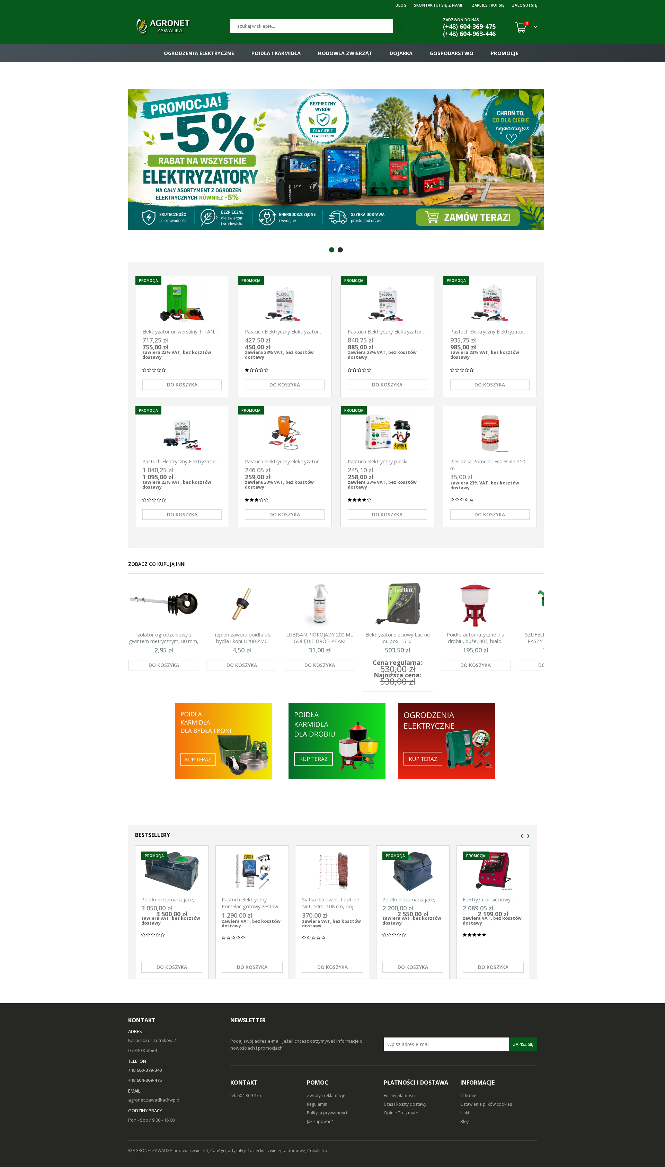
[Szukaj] (401, 27)
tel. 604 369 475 (245, 1095)
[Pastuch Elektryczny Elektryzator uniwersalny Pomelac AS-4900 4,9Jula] (387, 303)
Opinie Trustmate (401, 1113)
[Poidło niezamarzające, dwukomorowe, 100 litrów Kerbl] (171, 871)
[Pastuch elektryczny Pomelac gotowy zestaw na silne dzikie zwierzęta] (252, 871)
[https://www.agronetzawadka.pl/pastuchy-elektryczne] (223, 740)
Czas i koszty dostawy (405, 1104)
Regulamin (317, 1104)
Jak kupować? (320, 1121)
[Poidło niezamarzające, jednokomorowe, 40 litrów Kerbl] (412, 871)
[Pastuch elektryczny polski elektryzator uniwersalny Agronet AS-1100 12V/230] (387, 433)
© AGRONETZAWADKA (151, 1150)
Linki (464, 1113)
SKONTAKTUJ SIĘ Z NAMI (438, 5)
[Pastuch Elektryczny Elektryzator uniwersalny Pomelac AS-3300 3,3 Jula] (284, 303)
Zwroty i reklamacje (326, 1095)
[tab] (331, 249)
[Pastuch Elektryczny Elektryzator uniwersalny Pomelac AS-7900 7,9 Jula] (182, 433)
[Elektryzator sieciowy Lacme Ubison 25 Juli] (493, 871)
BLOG (401, 5)
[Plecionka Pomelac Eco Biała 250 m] (490, 433)
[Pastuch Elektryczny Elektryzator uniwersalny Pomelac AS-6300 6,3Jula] (490, 303)
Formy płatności (399, 1095)
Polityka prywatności (327, 1113)
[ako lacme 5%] (296, 159)
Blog (464, 1121)
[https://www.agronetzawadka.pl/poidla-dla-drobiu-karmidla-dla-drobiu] (337, 740)
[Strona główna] (179, 27)
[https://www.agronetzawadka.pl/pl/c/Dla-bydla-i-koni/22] (447, 740)
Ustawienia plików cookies (486, 1104)
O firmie (468, 1095)
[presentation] (521, 836)
